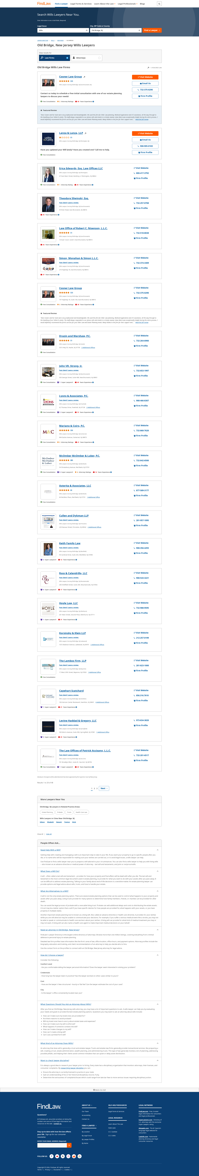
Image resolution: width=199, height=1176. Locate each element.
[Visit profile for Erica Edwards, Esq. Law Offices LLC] (48, 174)
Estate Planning (47, 812)
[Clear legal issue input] (86, 30)
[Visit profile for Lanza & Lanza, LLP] (48, 139)
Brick (74, 822)
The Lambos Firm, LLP (72, 660)
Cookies (67, 1170)
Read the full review (141, 119)
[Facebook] (52, 1156)
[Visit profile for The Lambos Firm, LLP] (48, 666)
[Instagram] (68, 1156)
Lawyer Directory (42, 40)
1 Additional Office (93, 497)
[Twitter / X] (63, 1156)
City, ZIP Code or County (100, 26)
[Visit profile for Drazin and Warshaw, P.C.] (48, 342)
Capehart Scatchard (71, 690)
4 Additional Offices (102, 702)
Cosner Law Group (70, 76)
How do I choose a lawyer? (52, 955)
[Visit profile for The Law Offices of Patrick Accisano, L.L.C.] (48, 756)
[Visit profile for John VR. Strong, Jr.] (48, 372)
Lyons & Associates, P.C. (73, 395)
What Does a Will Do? (50, 871)
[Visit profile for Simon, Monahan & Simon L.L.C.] (48, 264)
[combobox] (63, 30)
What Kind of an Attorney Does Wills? (57, 1043)
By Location (86, 1132)
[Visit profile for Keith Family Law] (48, 549)
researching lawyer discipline (72, 1068)
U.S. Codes (112, 1136)
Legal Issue (42, 26)
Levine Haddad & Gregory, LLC (77, 720)
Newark (59, 822)
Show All (40, 834)
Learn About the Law (115, 1124)
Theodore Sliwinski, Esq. (74, 198)
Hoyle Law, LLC (68, 603)
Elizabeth (50, 822)
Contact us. (58, 1124)
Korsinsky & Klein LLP (72, 633)
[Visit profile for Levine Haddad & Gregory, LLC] (48, 726)
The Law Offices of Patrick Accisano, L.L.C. (85, 750)
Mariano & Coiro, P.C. (72, 425)
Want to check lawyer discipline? (55, 1060)
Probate (60, 812)
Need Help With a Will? (51, 850)
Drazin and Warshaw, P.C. (74, 336)
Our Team (85, 1111)
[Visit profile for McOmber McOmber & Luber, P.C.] (48, 461)
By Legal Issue (87, 1136)
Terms (39, 1170)
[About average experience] (93, 101)
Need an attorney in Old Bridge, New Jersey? (60, 930)
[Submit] (69, 1145)
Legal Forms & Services (116, 1111)
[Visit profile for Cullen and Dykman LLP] (48, 521)
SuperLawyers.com (145, 1120)
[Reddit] (74, 1156)
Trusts (69, 812)
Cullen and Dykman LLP (74, 515)
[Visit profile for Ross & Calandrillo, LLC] (48, 579)
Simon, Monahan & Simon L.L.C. (78, 258)
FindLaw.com (143, 1111)
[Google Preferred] (80, 1156)
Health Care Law (81, 812)
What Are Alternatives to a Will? (54, 891)
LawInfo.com (143, 1137)
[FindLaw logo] (45, 3)
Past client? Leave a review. (69, 203)
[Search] (159, 3)
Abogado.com (144, 1128)
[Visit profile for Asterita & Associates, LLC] (48, 491)
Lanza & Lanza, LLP (71, 133)
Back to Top (100, 1090)
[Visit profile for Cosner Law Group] (48, 82)
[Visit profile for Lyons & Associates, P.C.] (48, 402)
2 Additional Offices (88, 347)
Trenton (67, 822)
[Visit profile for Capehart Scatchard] (48, 696)
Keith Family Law (69, 543)
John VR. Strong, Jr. (70, 366)
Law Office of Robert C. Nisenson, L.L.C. (83, 228)
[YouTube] (57, 1156)
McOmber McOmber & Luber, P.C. (79, 455)
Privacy (47, 1170)
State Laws (112, 1128)
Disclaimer (57, 1170)
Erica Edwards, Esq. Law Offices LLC (81, 168)
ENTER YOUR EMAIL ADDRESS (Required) (51, 1141)
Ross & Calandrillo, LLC (73, 573)
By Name (85, 1143)
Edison (42, 822)
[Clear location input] (139, 30)
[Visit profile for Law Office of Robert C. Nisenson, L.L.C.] (48, 234)
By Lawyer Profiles (88, 1139)
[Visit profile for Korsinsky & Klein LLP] (48, 639)
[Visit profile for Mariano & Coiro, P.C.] (48, 431)
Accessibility (86, 1115)
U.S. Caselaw (112, 1132)
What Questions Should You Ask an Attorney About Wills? (66, 1004)
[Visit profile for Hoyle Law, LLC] (48, 609)
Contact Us (85, 1119)
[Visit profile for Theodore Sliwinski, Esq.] (48, 204)
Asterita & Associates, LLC (75, 485)
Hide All (49, 834)
